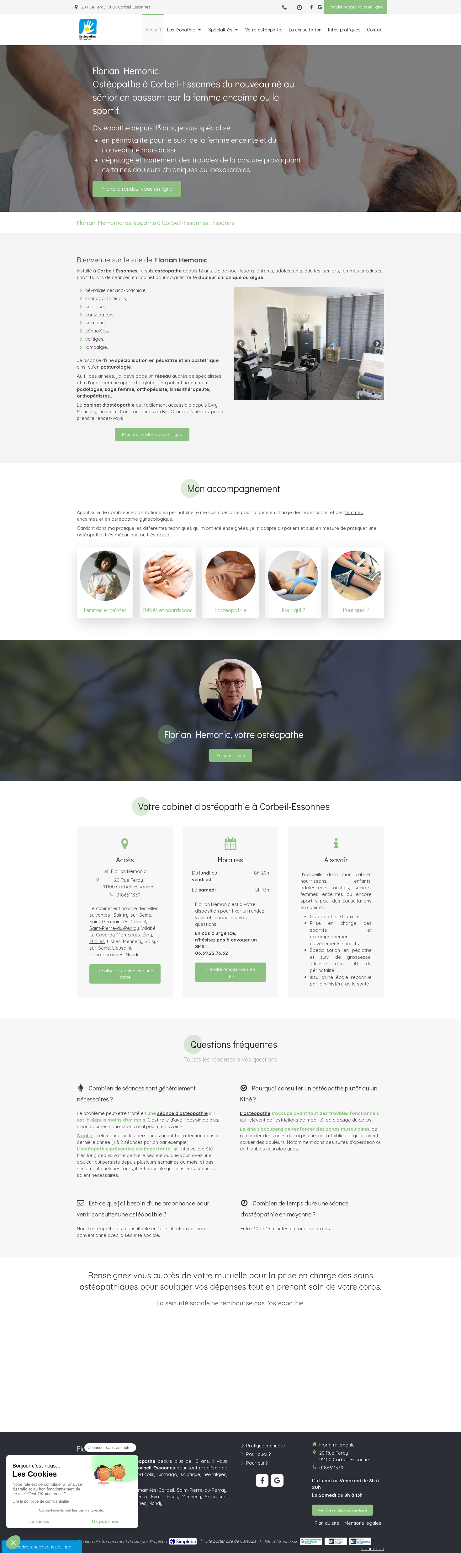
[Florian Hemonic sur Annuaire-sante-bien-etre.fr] (311, 1541)
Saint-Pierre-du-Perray (114, 928)
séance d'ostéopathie (182, 1113)
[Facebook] (311, 8)
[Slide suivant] (377, 343)
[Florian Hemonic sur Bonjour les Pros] (336, 1541)
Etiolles (97, 941)
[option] (309, 343)
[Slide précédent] (241, 343)
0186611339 (128, 895)
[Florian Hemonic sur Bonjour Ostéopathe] (360, 1541)
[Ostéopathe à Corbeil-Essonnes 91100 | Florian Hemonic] (87, 29)
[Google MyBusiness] (320, 8)
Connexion (372, 1548)
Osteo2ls (248, 1541)
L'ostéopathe (255, 1113)
